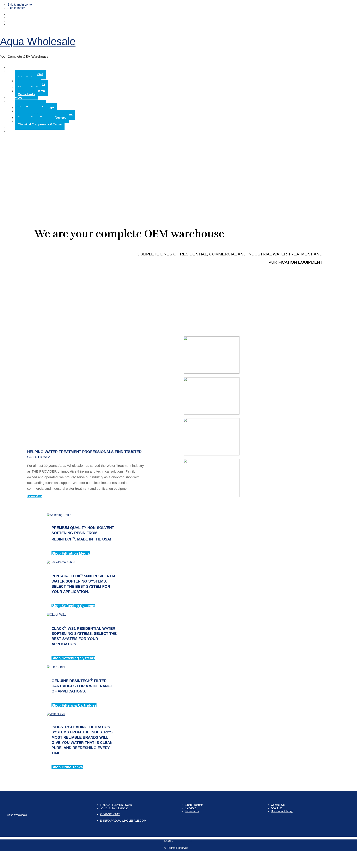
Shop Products (194, 804)
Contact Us (278, 804)
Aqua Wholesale (37, 41)
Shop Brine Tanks (67, 767)
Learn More (34, 496)
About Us (276, 808)
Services (190, 808)
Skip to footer (16, 7)
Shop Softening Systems (73, 606)
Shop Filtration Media (71, 553)
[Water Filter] (56, 714)
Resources (192, 811)
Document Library (282, 811)
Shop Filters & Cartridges (74, 705)
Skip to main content (20, 4)
